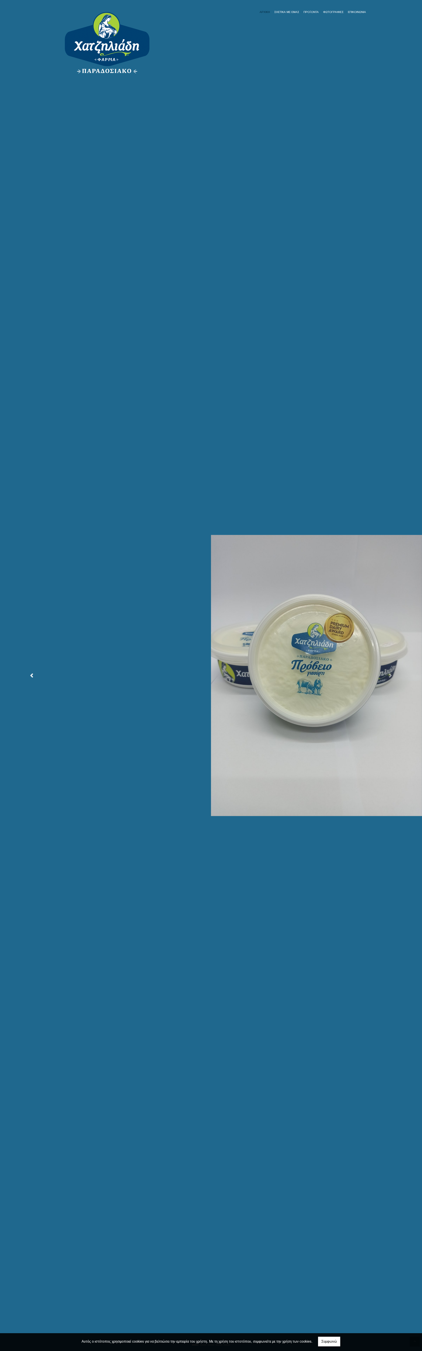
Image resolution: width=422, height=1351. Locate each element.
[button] (31, 675)
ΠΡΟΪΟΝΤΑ (311, 12)
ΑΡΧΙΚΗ (265, 12)
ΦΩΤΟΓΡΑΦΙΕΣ (333, 12)
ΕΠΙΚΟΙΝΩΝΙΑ (357, 12)
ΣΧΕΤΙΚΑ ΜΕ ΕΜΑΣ (286, 12)
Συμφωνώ (329, 1341)
